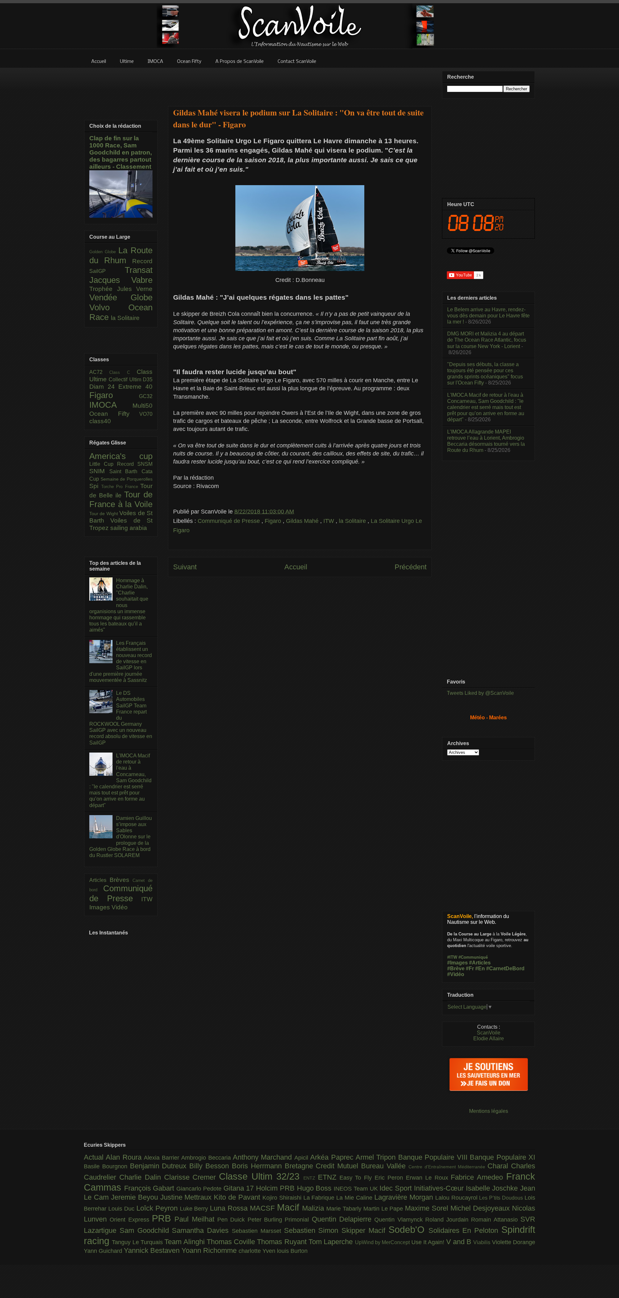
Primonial (298, 1219)
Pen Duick (232, 1219)
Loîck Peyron (158, 1208)
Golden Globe (103, 251)
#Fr (470, 968)
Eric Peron (390, 1177)
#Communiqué (473, 957)
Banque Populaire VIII (434, 1157)
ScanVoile (488, 1032)
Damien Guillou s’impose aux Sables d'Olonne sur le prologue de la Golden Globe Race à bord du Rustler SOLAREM (120, 836)
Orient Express (131, 1219)
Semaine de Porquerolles (126, 479)
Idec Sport (396, 1188)
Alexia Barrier (162, 1157)
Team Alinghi (185, 1242)
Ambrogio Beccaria (207, 1157)
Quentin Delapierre (343, 1219)
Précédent (411, 567)
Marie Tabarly (344, 1208)
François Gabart (150, 1188)
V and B (460, 1242)
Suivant (185, 567)
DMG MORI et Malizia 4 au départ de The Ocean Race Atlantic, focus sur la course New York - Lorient (486, 340)
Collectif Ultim (126, 379)
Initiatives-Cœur (440, 1188)
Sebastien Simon (313, 1230)
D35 (147, 379)
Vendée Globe (120, 297)
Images (100, 907)
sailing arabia (128, 527)
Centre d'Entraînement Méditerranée (447, 1166)
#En (480, 968)
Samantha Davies (202, 1230)
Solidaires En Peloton (464, 1230)
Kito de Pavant (238, 1197)
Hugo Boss (315, 1188)
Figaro (274, 521)
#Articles (480, 962)
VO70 (145, 414)
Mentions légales (488, 1111)
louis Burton (292, 1251)
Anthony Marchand (263, 1157)
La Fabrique (320, 1197)
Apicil (302, 1157)
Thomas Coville (232, 1242)
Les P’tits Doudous (502, 1198)
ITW (329, 521)
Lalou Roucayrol (457, 1197)
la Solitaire (353, 521)
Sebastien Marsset (258, 1231)
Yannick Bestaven (153, 1250)
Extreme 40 (135, 386)
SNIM (99, 471)
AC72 (99, 372)
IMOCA (111, 404)
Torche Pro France (121, 486)
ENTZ (310, 1178)
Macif (289, 1207)
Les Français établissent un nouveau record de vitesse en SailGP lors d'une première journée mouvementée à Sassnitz (120, 661)
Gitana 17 (239, 1188)
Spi (95, 486)
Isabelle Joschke (493, 1188)
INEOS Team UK (356, 1188)
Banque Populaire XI (502, 1157)
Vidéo (120, 907)
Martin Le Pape (384, 1208)
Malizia (314, 1208)
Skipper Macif (364, 1230)
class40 (100, 421)
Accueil (295, 567)
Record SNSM (134, 464)
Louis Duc (122, 1208)
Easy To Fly (357, 1177)
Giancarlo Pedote (199, 1188)
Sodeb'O (408, 1229)
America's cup (120, 456)
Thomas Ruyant (283, 1242)
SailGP (107, 271)
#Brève (456, 968)
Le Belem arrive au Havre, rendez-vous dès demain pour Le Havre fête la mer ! (488, 315)
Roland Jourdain (448, 1219)
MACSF (263, 1208)
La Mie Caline (355, 1197)
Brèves (121, 879)
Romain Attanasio (495, 1219)
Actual (95, 1157)
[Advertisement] (299, 83)
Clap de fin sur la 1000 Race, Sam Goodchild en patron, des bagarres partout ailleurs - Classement (120, 152)
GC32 (145, 396)
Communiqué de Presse (229, 521)
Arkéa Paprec (333, 1157)
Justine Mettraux (187, 1197)
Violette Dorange (513, 1242)
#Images (457, 962)
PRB (163, 1218)
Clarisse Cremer (191, 1177)
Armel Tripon (377, 1157)
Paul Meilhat (195, 1219)
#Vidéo (455, 974)
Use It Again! (428, 1242)
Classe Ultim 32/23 (261, 1176)
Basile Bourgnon (107, 1166)
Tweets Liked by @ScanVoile (480, 693)
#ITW (452, 957)
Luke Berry (195, 1208)
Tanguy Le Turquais (138, 1242)
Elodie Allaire (488, 1038)
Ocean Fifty (114, 413)
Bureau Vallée (384, 1166)
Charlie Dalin (141, 1177)
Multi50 (142, 405)
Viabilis (482, 1242)
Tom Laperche (332, 1242)
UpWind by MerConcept (383, 1242)
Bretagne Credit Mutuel (323, 1166)
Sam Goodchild (146, 1230)
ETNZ (328, 1177)
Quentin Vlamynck (399, 1219)
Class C (123, 372)
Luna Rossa (230, 1208)
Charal (499, 1166)
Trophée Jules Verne (120, 288)
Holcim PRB (276, 1188)
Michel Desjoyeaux (481, 1208)
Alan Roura (125, 1157)
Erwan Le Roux (428, 1177)
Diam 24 (103, 386)
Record (142, 261)
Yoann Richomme (210, 1250)
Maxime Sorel (427, 1208)
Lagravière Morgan (404, 1197)
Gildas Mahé (303, 521)
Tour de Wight (104, 513)
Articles (99, 880)
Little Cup (103, 464)
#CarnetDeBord (505, 968)
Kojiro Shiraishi (282, 1197)
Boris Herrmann (258, 1166)
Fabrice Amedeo (478, 1177)
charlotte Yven (258, 1251)
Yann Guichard (104, 1251)
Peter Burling (266, 1219)
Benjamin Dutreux (160, 1166)
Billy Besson (210, 1166)
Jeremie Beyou (135, 1197)
